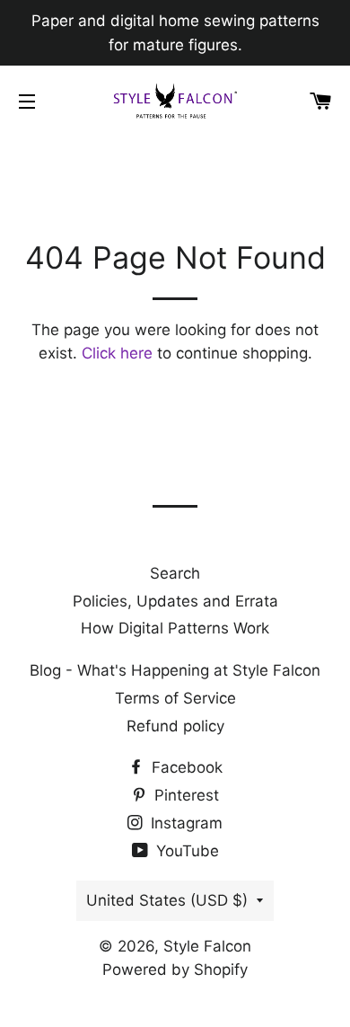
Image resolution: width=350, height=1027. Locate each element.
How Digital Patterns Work (175, 628)
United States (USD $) (167, 900)
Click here (117, 353)
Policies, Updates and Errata (175, 601)
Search (175, 573)
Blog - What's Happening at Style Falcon (175, 670)
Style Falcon (207, 946)
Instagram (184, 823)
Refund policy (175, 726)
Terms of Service (175, 698)
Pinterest (184, 795)
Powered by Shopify (175, 969)
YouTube (185, 851)
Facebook (185, 767)
